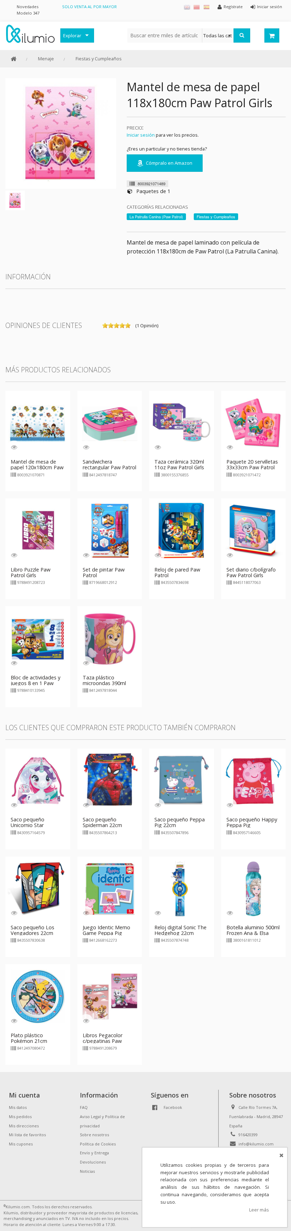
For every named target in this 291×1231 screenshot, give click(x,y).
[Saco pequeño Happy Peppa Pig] (253, 780)
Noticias (87, 1171)
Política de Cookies (98, 1144)
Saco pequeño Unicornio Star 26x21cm (27, 825)
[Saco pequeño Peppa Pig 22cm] (181, 780)
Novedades (27, 6)
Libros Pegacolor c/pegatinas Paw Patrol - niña (102, 1041)
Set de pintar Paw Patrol (104, 572)
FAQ (84, 1107)
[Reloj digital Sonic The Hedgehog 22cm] (181, 888)
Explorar (72, 35)
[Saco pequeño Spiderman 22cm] (109, 780)
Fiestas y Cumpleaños (99, 58)
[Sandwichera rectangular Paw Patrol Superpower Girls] (109, 422)
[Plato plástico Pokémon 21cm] (37, 996)
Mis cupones (21, 1144)
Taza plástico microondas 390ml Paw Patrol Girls (104, 683)
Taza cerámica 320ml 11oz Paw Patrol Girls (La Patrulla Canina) (179, 467)
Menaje (46, 58)
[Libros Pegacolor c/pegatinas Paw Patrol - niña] (109, 996)
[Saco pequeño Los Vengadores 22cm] (37, 888)
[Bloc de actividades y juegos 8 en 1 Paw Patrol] (37, 638)
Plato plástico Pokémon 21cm (29, 1038)
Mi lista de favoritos (27, 1134)
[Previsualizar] (14, 447)
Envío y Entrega (94, 1152)
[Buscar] (242, 35)
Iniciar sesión (141, 135)
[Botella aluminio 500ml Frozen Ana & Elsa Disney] (253, 888)
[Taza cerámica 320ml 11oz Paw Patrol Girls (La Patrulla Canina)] (181, 422)
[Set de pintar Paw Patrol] (109, 530)
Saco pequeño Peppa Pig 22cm (179, 822)
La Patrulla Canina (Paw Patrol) (156, 216)
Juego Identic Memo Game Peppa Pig (106, 930)
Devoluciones (93, 1162)
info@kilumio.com (256, 1144)
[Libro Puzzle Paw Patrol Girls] (37, 530)
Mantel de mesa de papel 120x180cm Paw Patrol (37, 467)
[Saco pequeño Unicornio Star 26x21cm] (37, 780)
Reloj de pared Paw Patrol (177, 572)
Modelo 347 (28, 13)
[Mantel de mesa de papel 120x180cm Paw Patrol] (37, 422)
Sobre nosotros (94, 1134)
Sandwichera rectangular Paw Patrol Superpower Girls (109, 467)
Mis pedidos (20, 1116)
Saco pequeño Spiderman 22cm (102, 822)
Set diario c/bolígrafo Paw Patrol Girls (251, 572)
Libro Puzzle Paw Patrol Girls (30, 572)
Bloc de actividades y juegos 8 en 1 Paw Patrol (35, 683)
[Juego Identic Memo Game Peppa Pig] (109, 888)
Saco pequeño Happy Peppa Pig (251, 822)
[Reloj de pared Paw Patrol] (181, 530)
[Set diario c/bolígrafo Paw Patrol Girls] (253, 530)
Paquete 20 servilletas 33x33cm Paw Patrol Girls (252, 467)
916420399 (248, 1134)
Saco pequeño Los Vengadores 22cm (32, 930)
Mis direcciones (24, 1125)
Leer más (259, 1210)
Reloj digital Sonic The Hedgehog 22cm (180, 930)
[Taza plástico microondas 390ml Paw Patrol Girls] (109, 638)
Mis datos (18, 1107)
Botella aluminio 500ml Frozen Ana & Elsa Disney (253, 933)
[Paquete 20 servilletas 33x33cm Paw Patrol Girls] (253, 422)
